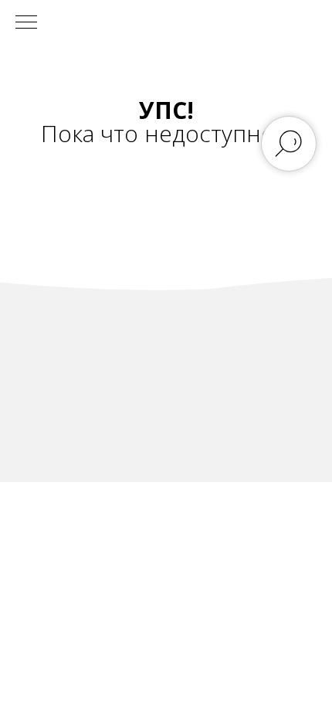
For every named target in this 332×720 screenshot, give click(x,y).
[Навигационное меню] (26, 23)
